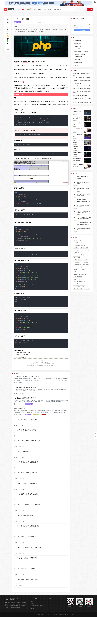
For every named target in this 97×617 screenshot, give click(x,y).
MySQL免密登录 (77, 257)
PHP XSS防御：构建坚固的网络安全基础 (25, 419)
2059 (85, 279)
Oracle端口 (86, 259)
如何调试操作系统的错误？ (83, 176)
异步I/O (30, 414)
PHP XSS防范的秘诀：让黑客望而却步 (25, 568)
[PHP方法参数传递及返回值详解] (87, 142)
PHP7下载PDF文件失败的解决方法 (77, 147)
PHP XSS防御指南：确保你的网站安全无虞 (26, 579)
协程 (27, 414)
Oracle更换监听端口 (77, 264)
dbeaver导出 (87, 288)
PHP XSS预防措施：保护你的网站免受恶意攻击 (27, 441)
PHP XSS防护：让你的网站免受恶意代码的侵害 (27, 547)
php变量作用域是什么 (77, 111)
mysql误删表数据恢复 (77, 57)
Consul (27, 404)
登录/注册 (89, 9)
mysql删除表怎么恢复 (77, 62)
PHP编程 (16, 14)
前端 (32, 599)
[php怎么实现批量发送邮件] (87, 136)
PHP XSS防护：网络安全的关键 (23, 451)
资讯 (8, 14)
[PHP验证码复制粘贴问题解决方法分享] (87, 166)
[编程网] (9, 9)
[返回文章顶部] (8, 49)
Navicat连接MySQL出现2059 (79, 281)
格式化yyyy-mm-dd (77, 271)
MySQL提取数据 (86, 250)
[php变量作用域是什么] (87, 112)
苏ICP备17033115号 (69, 614)
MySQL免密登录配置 (78, 259)
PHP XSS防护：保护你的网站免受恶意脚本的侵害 (28, 504)
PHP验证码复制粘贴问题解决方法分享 (78, 165)
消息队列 (35, 414)
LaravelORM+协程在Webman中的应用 (25, 387)
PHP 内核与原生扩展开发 (21, 355)
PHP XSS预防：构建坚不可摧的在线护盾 (25, 558)
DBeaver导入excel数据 (78, 288)
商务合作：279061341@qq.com (37, 601)
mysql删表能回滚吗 (77, 43)
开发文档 (40, 9)
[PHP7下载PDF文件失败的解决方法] (87, 148)
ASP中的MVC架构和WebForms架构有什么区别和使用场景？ (83, 201)
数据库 (40, 599)
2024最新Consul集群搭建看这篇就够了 (25, 398)
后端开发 (11, 14)
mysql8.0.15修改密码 (78, 279)
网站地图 (33, 603)
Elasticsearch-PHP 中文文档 (22, 352)
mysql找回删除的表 (77, 46)
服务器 (44, 599)
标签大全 (33, 607)
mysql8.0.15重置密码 (78, 276)
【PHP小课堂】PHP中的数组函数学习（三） (26, 377)
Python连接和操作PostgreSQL (79, 245)
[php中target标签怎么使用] (87, 124)
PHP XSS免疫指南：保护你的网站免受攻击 (26, 494)
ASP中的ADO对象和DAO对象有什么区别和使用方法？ (83, 211)
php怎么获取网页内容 (77, 129)
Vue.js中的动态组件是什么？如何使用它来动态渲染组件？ (84, 223)
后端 (36, 599)
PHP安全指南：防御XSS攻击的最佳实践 (25, 483)
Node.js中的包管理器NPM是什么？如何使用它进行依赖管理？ (84, 218)
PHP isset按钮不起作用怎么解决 (77, 117)
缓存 (39, 414)
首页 (19, 9)
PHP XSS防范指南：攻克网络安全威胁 (25, 536)
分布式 (31, 404)
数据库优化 (43, 414)
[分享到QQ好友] (7, 43)
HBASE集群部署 (77, 267)
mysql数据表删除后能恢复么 (79, 54)
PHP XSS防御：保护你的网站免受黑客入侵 (26, 462)
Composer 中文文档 (20, 357)
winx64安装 (83, 269)
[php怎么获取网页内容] (87, 130)
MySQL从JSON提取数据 (78, 254)
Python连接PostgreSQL (78, 242)
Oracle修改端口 (77, 262)
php (15, 22)
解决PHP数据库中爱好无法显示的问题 (78, 159)
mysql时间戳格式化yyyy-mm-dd (80, 274)
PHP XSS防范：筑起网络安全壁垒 (23, 515)
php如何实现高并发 (19, 409)
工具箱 (49, 9)
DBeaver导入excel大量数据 (79, 286)
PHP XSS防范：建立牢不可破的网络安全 (25, 472)
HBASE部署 (85, 264)
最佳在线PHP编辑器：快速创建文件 (78, 153)
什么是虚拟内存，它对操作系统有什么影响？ (83, 194)
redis (19, 22)
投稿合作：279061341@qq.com (37, 605)
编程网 (43, 614)
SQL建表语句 (76, 247)
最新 (45, 9)
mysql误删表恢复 (76, 59)
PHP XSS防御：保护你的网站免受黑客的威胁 (27, 526)
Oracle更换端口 (85, 262)
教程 (23, 9)
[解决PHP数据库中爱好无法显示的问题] (87, 160)
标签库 (34, 9)
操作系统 (50, 599)
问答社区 (28, 9)
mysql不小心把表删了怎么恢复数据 (80, 51)
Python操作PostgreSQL (78, 240)
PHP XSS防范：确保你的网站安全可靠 (25, 430)
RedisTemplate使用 (77, 250)
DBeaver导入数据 (77, 283)
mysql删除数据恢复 (77, 40)
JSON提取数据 (76, 252)
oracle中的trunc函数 (86, 267)
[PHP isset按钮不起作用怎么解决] (87, 118)
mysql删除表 (75, 65)
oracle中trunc (76, 269)
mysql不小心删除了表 (77, 48)
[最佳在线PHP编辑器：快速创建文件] (87, 154)
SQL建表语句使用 (84, 247)
